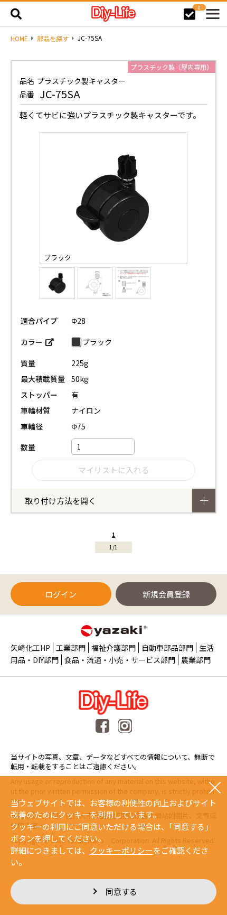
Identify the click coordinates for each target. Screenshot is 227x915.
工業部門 (71, 647)
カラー (32, 342)
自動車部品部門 (167, 647)
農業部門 (196, 660)
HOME (19, 38)
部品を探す (53, 38)
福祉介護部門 (113, 647)
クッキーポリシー (121, 850)
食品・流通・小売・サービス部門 (119, 660)
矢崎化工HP (30, 647)
